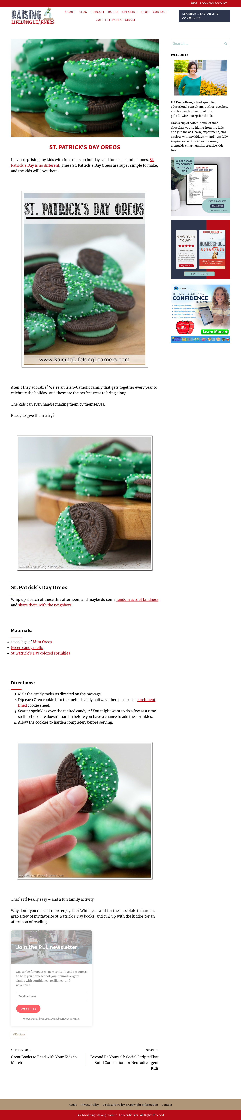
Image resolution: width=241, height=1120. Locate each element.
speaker (221, 106)
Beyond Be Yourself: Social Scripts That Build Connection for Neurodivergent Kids (124, 1059)
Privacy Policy (89, 1105)
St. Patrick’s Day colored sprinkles (40, 653)
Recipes (19, 1034)
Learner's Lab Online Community (200, 16)
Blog (83, 12)
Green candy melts (27, 647)
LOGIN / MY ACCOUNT (213, 3)
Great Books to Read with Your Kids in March (44, 1056)
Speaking (130, 12)
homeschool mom (189, 111)
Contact (160, 12)
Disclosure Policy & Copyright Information (130, 1105)
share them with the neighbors (44, 605)
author (209, 106)
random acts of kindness (137, 599)
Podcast (98, 12)
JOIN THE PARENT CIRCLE (116, 19)
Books (113, 12)
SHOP (193, 3)
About (70, 12)
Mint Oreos (42, 642)
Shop (145, 12)
